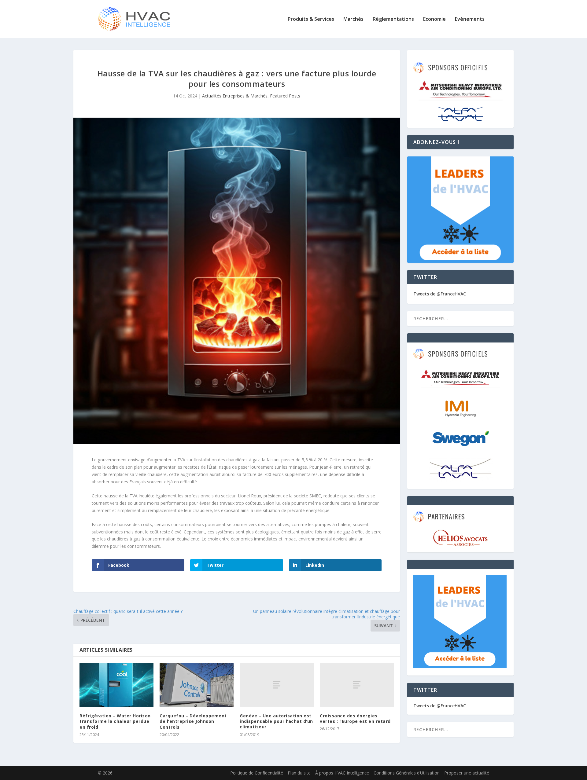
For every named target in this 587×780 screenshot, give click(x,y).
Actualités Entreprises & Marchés (235, 96)
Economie (434, 19)
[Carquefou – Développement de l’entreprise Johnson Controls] (197, 685)
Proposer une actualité (466, 773)
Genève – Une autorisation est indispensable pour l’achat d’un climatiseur (276, 721)
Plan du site (299, 773)
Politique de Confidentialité (256, 773)
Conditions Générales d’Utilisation (407, 773)
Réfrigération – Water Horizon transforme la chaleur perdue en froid (115, 721)
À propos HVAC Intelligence (342, 773)
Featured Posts (285, 96)
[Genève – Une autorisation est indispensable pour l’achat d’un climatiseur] (277, 685)
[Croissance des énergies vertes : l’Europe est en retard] (357, 685)
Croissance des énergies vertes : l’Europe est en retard (355, 718)
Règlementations (393, 19)
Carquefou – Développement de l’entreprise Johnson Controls (193, 721)
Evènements (470, 19)
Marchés (353, 19)
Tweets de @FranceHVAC (439, 294)
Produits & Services (311, 19)
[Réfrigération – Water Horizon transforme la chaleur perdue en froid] (116, 685)
